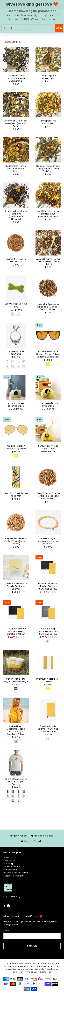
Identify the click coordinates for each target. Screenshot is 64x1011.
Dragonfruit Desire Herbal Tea (16, 260)
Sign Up (32, 946)
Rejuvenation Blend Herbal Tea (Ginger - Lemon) (15, 541)
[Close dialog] (61, 2)
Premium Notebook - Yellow (48, 680)
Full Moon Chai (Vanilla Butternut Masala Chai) (15, 78)
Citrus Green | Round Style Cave (48, 404)
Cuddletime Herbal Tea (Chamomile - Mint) (15, 168)
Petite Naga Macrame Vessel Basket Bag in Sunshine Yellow (15, 730)
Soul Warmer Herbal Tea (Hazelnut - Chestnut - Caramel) (48, 213)
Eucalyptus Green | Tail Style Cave (16, 404)
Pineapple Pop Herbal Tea (48, 122)
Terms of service (11, 866)
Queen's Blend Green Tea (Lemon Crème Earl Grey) (48, 168)
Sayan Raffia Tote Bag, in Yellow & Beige (16, 680)
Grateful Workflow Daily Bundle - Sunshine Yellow (16, 631)
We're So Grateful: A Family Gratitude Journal (16, 586)
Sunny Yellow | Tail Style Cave (48, 447)
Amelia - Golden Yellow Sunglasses (16, 447)
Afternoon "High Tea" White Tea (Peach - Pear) (15, 123)
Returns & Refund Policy (15, 872)
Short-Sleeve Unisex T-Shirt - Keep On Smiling (16, 781)
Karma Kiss (17, 963)
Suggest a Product (13, 875)
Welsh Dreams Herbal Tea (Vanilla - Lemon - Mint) (48, 261)
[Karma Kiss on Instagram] (8, 906)
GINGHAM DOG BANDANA (16, 352)
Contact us (9, 860)
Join (59, 28)
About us (8, 857)
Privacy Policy (10, 869)
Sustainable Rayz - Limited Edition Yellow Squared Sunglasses (48, 354)
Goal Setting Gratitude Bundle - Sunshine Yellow (48, 631)
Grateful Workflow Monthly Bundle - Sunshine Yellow (48, 586)
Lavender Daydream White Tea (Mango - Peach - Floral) (48, 306)
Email (6, 930)
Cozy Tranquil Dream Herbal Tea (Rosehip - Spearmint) (48, 496)
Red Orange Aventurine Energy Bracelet (48, 541)
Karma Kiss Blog (11, 896)
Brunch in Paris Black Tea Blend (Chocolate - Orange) (16, 214)
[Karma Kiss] (17, 888)
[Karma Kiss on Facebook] (4, 906)
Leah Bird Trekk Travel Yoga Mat (16, 494)
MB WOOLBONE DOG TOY (16, 305)
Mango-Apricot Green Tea (48, 77)
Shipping (8, 863)
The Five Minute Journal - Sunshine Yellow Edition (48, 729)
